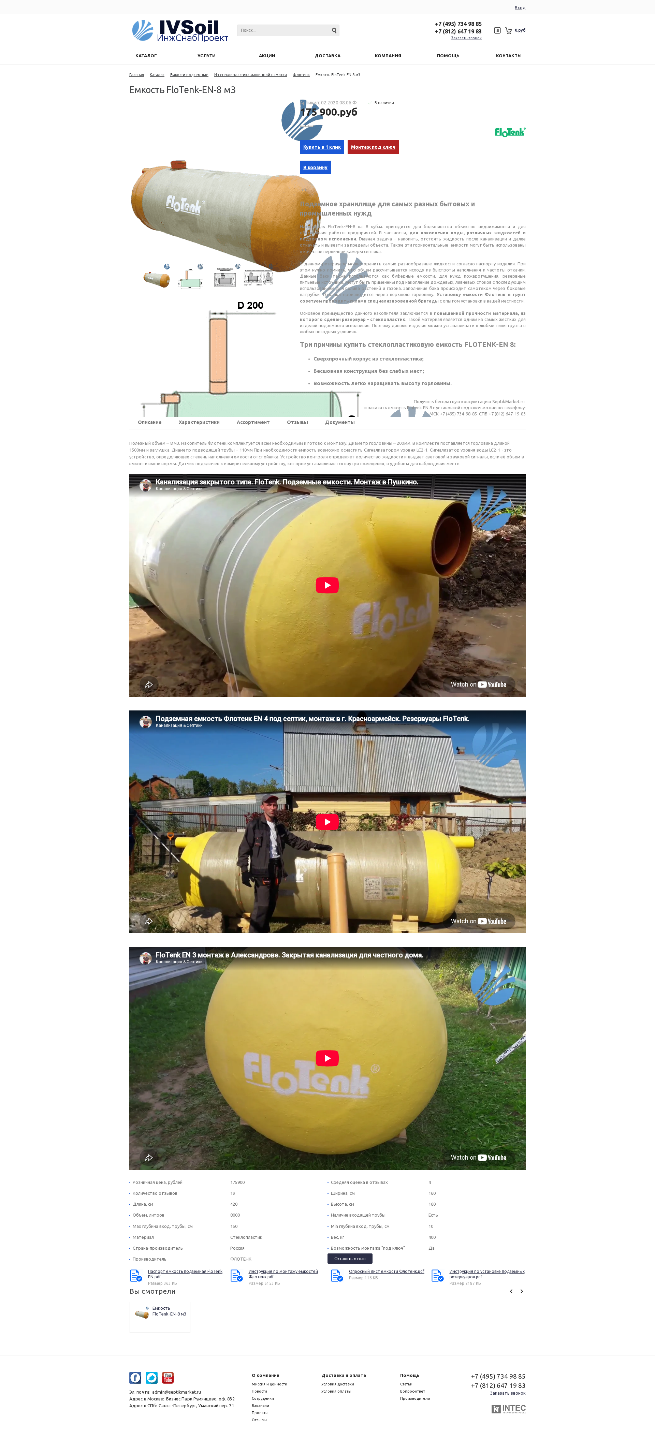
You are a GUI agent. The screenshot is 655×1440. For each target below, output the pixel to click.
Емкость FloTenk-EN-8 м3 (169, 1311)
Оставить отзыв (350, 1258)
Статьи (406, 1384)
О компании (265, 1375)
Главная (136, 75)
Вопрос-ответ (412, 1391)
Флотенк (301, 75)
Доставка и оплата (343, 1375)
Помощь (410, 1375)
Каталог (157, 75)
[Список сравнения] (497, 30)
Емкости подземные (189, 75)
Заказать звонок (466, 38)
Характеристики (199, 422)
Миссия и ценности (269, 1384)
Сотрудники (263, 1398)
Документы (340, 422)
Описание (150, 422)
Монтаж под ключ (373, 147)
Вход (520, 7)
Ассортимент (253, 422)
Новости (259, 1391)
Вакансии (260, 1406)
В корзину (315, 167)
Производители (415, 1398)
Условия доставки (337, 1384)
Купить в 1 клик (322, 147)
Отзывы (297, 422)
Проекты (260, 1413)
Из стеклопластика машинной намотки (250, 75)
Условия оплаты (336, 1391)
